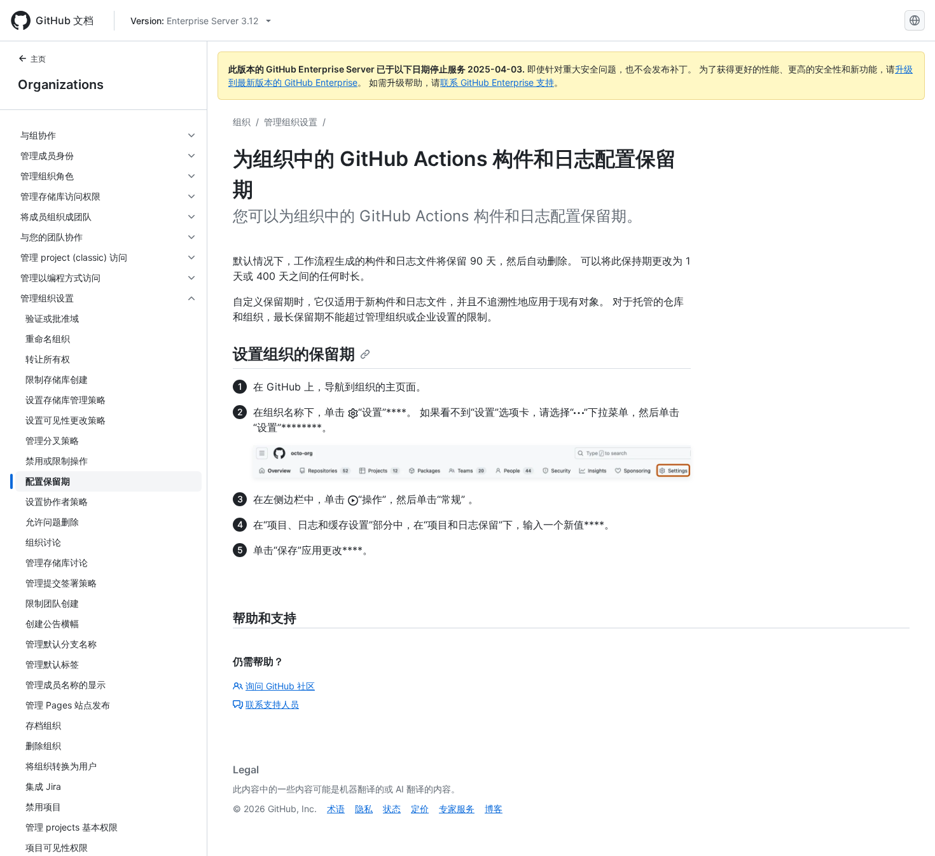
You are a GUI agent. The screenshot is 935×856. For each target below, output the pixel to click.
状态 (392, 808)
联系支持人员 (272, 704)
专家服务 (456, 808)
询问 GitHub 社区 (280, 685)
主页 (38, 59)
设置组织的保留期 (294, 354)
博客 (493, 808)
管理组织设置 (290, 121)
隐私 (364, 808)
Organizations (61, 84)
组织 (242, 121)
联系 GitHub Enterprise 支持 (497, 82)
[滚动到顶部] (907, 828)
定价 (420, 808)
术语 (336, 808)
